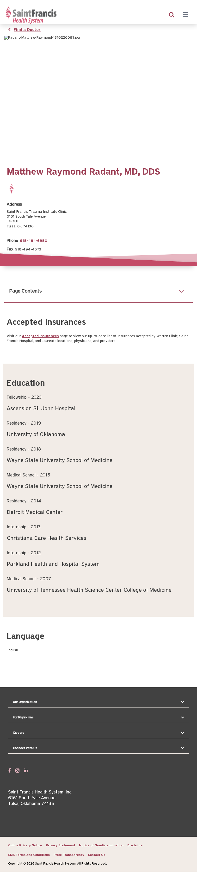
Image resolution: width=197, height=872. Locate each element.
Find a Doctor (27, 30)
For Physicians (23, 717)
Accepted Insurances (40, 336)
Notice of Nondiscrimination (101, 845)
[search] (171, 15)
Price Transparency (69, 855)
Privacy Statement (60, 845)
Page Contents (25, 291)
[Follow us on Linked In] (26, 770)
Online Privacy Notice (25, 845)
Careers (18, 733)
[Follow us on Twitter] (17, 770)
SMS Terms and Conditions (29, 855)
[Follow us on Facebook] (9, 770)
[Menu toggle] (185, 15)
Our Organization (25, 702)
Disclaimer (135, 845)
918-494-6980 (33, 241)
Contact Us (96, 855)
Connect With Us (25, 748)
